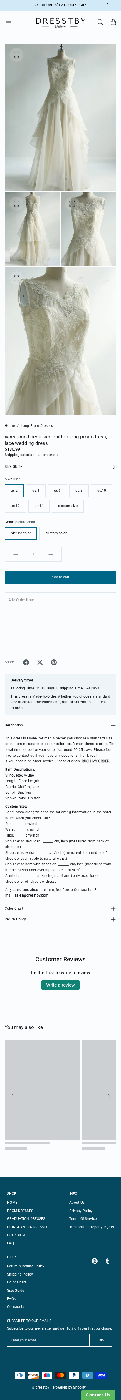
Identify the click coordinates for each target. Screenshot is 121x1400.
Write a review (60, 985)
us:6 (57, 490)
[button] (10, 22)
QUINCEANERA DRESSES (27, 1227)
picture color (21, 533)
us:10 (101, 490)
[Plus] (50, 554)
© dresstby (41, 1387)
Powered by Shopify (69, 1387)
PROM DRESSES (20, 1211)
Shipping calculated (21, 455)
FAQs (11, 1299)
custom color (56, 533)
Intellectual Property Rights (91, 1227)
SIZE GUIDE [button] (14, 467)
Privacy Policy (81, 1211)
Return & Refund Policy (26, 1266)
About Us (77, 1203)
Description (14, 725)
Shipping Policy (20, 1274)
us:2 (14, 490)
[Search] (100, 22)
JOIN (101, 1340)
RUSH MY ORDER (95, 761)
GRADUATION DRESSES (26, 1219)
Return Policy (15, 919)
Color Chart (14, 909)
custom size (68, 506)
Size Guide (15, 1290)
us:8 (78, 490)
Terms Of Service (83, 1219)
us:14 (39, 506)
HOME (12, 1203)
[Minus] (15, 554)
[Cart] (113, 22)
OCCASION (16, 1235)
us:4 (35, 490)
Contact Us (16, 1307)
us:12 (15, 506)
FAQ (10, 1243)
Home (10, 426)
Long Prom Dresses (37, 426)
